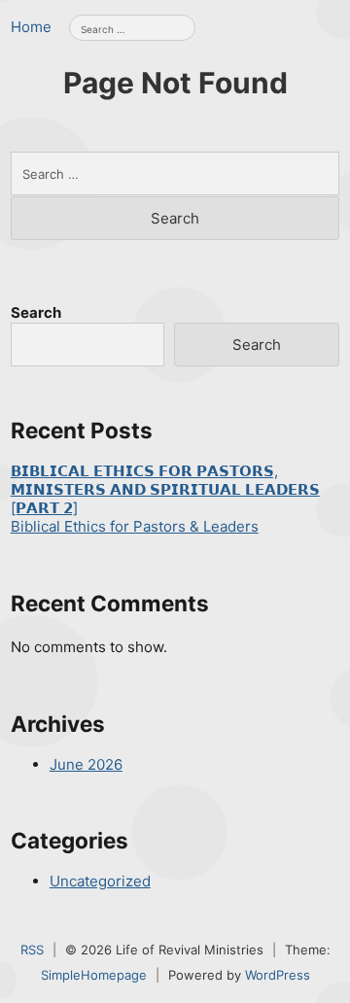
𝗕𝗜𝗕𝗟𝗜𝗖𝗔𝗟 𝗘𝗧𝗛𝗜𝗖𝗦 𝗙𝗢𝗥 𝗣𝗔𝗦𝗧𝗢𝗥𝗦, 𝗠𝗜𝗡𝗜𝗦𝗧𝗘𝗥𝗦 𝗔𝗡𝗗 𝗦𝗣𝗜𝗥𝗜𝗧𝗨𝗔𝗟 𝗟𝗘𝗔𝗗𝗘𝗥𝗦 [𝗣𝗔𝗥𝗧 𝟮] (165, 489)
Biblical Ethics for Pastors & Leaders (135, 526)
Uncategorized (100, 881)
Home (31, 26)
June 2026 (86, 764)
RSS (32, 949)
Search (36, 312)
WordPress (277, 975)
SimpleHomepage (94, 975)
